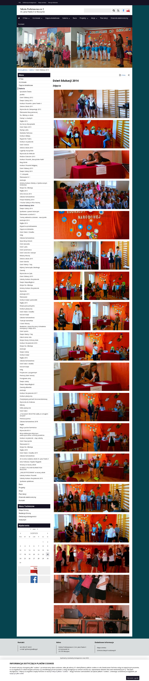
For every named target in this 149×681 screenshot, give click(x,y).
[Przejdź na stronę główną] (19, 18)
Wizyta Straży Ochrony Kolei (29, 340)
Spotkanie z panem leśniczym (29, 211)
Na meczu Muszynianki (27, 124)
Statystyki (22, 520)
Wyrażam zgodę (132, 678)
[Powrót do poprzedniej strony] (128, 75)
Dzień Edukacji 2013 (26, 168)
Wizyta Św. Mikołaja (26, 188)
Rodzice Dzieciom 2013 (27, 156)
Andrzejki (23, 180)
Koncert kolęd (24, 315)
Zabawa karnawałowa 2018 (29, 422)
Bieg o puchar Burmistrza (28, 427)
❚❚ (21, 64)
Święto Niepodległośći (27, 384)
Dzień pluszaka (25, 244)
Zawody (22, 270)
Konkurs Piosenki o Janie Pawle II (30, 103)
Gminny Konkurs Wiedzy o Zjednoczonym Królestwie (33, 184)
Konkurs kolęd (24, 355)
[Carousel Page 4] (42, 63)
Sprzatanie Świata (25, 92)
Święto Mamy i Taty (26, 334)
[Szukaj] (114, 10)
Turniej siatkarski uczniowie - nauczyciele (33, 217)
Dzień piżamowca (26, 250)
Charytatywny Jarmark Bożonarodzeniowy (33, 399)
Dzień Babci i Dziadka (27, 232)
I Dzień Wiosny (25, 323)
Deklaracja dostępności (29, 2)
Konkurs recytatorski (26, 142)
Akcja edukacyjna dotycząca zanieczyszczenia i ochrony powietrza (32, 434)
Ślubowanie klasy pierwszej (29, 112)
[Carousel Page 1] (36, 63)
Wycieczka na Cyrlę (26, 273)
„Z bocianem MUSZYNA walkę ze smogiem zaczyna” (34, 415)
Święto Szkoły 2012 (26, 100)
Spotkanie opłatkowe (27, 481)
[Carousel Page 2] (38, 63)
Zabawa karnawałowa (27, 238)
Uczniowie (36, 18)
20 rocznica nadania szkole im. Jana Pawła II (34, 459)
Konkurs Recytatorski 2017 (28, 393)
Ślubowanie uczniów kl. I (28, 214)
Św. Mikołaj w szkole (26, 115)
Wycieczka (23, 291)
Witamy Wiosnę (25, 256)
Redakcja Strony (25, 513)
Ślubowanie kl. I (25, 444)
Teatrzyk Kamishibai (26, 321)
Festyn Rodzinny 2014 (27, 200)
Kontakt (21, 24)
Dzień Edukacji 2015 (26, 276)
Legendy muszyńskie (26, 151)
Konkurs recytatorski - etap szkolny (31, 438)
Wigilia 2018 (24, 450)
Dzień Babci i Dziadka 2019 (29, 453)
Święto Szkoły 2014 (26, 208)
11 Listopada (24, 174)
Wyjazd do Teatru (25, 139)
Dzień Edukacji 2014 (27, 205)
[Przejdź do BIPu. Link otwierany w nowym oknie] (128, 10)
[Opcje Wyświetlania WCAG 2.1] (118, 10)
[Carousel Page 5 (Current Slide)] (44, 63)
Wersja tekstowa (53, 2)
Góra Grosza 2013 (26, 194)
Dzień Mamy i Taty (26, 264)
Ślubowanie (23, 297)
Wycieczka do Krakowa (27, 402)
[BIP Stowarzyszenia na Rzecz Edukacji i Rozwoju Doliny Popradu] (34, 574)
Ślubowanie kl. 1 (25, 177)
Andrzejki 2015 (24, 294)
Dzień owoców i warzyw (28, 253)
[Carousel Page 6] (46, 63)
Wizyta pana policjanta (27, 306)
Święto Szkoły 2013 (26, 171)
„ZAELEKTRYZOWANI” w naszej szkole (32, 472)
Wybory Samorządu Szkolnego (30, 267)
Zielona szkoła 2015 (26, 259)
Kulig (21, 235)
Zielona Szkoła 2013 (26, 148)
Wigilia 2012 (24, 121)
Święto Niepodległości (27, 282)
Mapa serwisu (42, 2)
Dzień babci (23, 411)
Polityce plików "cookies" (60, 671)
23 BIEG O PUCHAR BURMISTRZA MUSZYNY (31, 468)
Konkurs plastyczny (26, 309)
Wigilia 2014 (24, 223)
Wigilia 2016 (24, 358)
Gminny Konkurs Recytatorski (29, 288)
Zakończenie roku (26, 337)
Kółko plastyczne (25, 408)
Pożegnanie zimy (25, 378)
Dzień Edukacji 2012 (26, 97)
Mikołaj (22, 405)
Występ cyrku (24, 130)
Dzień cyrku (23, 247)
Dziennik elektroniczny (119, 18)
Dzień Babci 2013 (25, 127)
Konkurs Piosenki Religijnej (28, 165)
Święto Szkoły (24, 352)
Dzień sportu (24, 331)
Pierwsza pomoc (25, 419)
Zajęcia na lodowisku (27, 229)
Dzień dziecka (24, 262)
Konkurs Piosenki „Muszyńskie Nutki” (32, 159)
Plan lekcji (104, 18)
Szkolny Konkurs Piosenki (28, 475)
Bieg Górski (23, 162)
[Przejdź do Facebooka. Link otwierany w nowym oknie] (123, 10)
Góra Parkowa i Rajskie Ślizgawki (30, 462)
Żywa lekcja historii (26, 241)
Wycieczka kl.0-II (25, 430)
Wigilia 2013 (24, 191)
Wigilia (22, 424)
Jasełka (22, 94)
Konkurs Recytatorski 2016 (28, 343)
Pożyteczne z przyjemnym (28, 372)
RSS (20, 2)
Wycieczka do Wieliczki (27, 154)
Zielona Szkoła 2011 (26, 106)
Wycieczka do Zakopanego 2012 (30, 109)
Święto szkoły (24, 381)
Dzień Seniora (24, 145)
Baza (75, 18)
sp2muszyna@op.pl (31, 649)
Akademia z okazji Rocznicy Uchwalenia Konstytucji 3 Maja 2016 (33, 327)
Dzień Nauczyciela (26, 441)
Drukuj (123, 75)
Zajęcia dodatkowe (52, 18)
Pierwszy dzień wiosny (27, 375)
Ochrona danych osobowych (106, 650)
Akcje (93, 18)
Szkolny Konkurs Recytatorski (29, 279)
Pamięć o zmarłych (26, 118)
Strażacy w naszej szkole (28, 465)
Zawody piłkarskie (26, 387)
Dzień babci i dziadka (27, 364)
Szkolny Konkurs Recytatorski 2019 (31, 478)
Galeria (65, 18)
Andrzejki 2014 (24, 220)
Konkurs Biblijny (25, 136)
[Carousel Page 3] (40, 63)
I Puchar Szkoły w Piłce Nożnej (30, 203)
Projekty (83, 18)
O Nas (25, 18)
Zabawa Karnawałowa (27, 197)
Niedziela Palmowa (26, 133)
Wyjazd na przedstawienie (28, 226)
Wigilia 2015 (24, 303)
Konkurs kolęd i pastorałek (28, 300)
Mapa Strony (24, 510)
